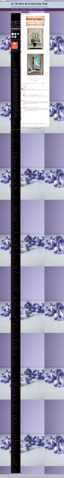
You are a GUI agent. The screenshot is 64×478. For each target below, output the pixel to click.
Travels (12, 446)
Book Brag (12, 184)
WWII (12, 467)
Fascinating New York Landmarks (15, 254)
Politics (12, 371)
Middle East (12, 329)
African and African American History (14, 153)
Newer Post (23, 125)
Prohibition (12, 377)
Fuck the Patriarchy (13, 266)
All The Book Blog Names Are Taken (29, 4)
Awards (12, 178)
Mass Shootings (13, 317)
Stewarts (12, 420)
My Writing (12, 341)
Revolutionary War (13, 390)
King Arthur (12, 299)
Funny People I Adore (13, 267)
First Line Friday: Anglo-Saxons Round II (15, 91)
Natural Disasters (13, 343)
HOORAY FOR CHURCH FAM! (15, 117)
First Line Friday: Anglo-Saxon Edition (15, 113)
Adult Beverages (13, 150)
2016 (12, 126)
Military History (13, 331)
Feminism (12, 259)
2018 (12, 61)
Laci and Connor (13, 303)
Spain (12, 414)
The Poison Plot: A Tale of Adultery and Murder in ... (15, 80)
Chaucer (12, 203)
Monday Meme (13, 336)
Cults (12, 226)
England (12, 249)
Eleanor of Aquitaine (13, 244)
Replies (25, 93)
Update (12, 451)
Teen (11, 428)
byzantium (12, 196)
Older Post (47, 125)
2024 (12, 55)
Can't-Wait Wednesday (14, 197)
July (13, 68)
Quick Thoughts (13, 379)
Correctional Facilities (14, 219)
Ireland (12, 293)
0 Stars (12, 133)
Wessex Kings (12, 458)
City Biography (13, 213)
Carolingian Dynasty (13, 200)
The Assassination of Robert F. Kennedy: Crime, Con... (15, 84)
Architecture (13, 167)
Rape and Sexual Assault (14, 382)
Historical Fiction (13, 278)
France (12, 265)
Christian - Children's (14, 208)
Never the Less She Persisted (14, 347)
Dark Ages (12, 230)
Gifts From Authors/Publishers (15, 272)
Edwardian (12, 243)
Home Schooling (13, 283)
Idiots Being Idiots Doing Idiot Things (15, 291)
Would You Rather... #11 (15, 115)
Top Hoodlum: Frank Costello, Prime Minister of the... (15, 87)
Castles (12, 201)
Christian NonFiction (14, 212)
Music (12, 338)
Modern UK (12, 335)
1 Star (12, 134)
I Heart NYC (12, 289)
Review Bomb (12, 388)
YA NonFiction (13, 469)
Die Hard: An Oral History (15, 77)
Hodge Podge (12, 279)
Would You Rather (26, 84)
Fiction (12, 260)
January (14, 124)
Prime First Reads (13, 376)
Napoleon (12, 342)
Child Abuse (12, 206)
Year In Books (13, 470)
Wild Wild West (13, 462)
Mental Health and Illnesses (14, 326)
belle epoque (12, 179)
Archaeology (12, 166)
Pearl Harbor (12, 361)
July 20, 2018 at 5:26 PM (41, 107)
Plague (12, 365)
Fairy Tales (12, 253)
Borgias (12, 190)
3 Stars (12, 141)
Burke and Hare (13, 195)
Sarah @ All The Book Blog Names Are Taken (31, 107)
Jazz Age (12, 294)
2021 (12, 58)
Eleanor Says (12, 247)
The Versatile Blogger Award (15, 98)
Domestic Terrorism (13, 238)
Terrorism (12, 432)
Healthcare (12, 277)
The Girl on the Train (15, 92)
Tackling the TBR (13, 423)
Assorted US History (13, 172)
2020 (12, 59)
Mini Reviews (12, 332)
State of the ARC (22, 10)
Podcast (12, 367)
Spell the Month (13, 415)
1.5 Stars (12, 135)
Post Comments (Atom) (37, 128)
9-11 (11, 147)
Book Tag (12, 185)
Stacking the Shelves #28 (15, 89)
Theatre (12, 439)
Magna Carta (12, 315)
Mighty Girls (12, 330)
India (11, 292)
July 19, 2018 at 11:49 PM (28, 100)
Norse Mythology (13, 349)
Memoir (12, 325)
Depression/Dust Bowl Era (14, 232)
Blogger (49, 476)
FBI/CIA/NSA (13, 256)
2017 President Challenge (14, 140)
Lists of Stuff (13, 311)
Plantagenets (12, 366)
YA (11, 468)
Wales (12, 456)
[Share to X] (42, 83)
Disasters (12, 236)
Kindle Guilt (12, 298)
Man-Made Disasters (13, 316)
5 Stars (12, 146)
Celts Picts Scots (13, 202)
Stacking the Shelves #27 (15, 103)
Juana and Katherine (13, 297)
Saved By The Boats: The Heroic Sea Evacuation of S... (15, 76)
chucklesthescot (25, 88)
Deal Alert (12, 231)
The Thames (12, 438)
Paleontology (12, 359)
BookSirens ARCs (13, 189)
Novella (12, 353)
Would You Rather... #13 (15, 93)
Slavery (12, 409)
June (13, 118)
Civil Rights (12, 214)
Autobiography (13, 177)
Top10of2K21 (12, 444)
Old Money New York (13, 354)
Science (12, 401)
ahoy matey (12, 154)
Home (35, 125)
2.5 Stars (12, 139)
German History (13, 271)
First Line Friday (13, 261)
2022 (12, 57)
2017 (12, 125)
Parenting (12, 360)
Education (12, 242)
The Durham (12, 434)
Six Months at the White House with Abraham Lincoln (15, 100)
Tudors (12, 450)
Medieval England (13, 323)
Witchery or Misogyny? (14, 463)
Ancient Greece (13, 160)
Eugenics (12, 250)
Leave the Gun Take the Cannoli (15, 305)
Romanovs (12, 396)
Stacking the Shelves (13, 417)
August (14, 67)
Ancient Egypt (13, 159)
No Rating (12, 348)
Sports (12, 416)
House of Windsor (13, 285)
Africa (12, 151)
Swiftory (12, 422)
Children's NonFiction (14, 207)
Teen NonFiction (13, 429)
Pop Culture (12, 373)
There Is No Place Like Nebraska (15, 440)
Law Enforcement (13, 304)
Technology (12, 427)
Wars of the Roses (13, 457)
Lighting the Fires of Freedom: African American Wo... (15, 82)
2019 (12, 60)
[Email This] (41, 83)
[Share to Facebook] (43, 83)
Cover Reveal (12, 220)
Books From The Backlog (14, 188)
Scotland (12, 402)
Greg (24, 100)
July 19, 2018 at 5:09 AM (31, 88)
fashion (12, 255)
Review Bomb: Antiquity (15, 88)
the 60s (12, 433)
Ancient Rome (13, 161)
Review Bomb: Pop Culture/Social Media (15, 105)
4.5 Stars (12, 145)
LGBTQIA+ (12, 309)
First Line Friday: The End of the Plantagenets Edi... (15, 107)
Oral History (12, 355)
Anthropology (13, 165)
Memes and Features (15, 10)
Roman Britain (13, 395)
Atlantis (12, 173)
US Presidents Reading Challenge (32, 10)
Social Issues (12, 410)
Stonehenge (12, 421)
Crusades (12, 225)
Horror (12, 284)
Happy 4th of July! (15, 114)
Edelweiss (12, 241)
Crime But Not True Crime (14, 224)
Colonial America (13, 218)
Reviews (12, 389)
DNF (12, 237)
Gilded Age (12, 273)
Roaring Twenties (13, 394)
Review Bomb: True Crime (15, 102)
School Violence (13, 400)
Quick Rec (12, 378)
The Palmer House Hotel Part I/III (15, 69)
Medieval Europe (13, 324)
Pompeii (12, 372)
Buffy (12, 194)
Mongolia (12, 337)
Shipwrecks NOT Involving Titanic (15, 406)
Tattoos (12, 426)
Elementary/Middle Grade (14, 248)
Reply (24, 104)
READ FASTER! (13, 383)
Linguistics (12, 310)
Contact (40, 10)
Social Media (12, 411)
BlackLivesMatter (13, 183)
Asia (11, 171)
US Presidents (13, 452)
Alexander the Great (13, 155)
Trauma (12, 445)
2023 (12, 56)
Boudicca (12, 191)
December (14, 62)
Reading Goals (13, 384)
